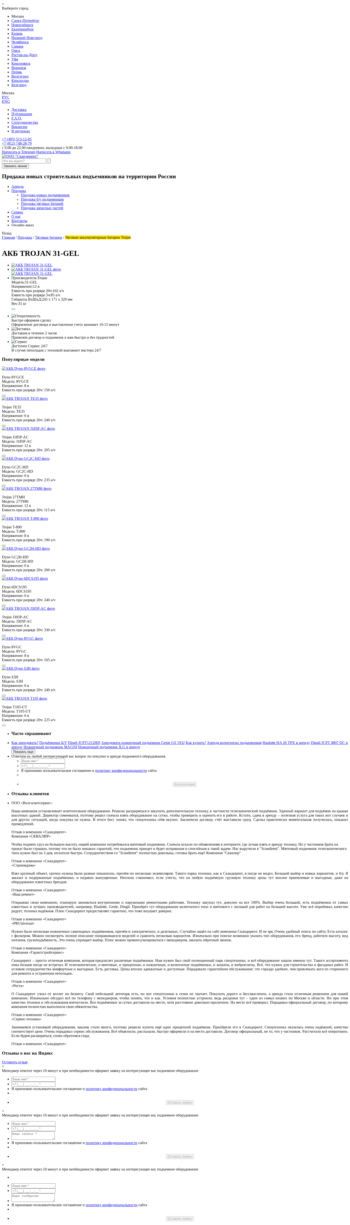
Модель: (18, 282)
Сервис (17, 212)
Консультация (185, 784)
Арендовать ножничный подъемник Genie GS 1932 (143, 743)
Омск (15, 51)
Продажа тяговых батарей (42, 204)
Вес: (14, 304)
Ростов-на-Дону (24, 55)
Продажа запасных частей (42, 208)
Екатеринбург (22, 29)
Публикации (21, 114)
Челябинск (20, 42)
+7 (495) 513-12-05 (17, 139)
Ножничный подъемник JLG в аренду (109, 747)
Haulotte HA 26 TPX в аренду (286, 743)
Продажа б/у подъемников (42, 199)
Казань (17, 33)
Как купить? (196, 743)
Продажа (18, 191)
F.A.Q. (16, 118)
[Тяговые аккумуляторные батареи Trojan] (36, 269)
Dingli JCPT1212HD (84, 743)
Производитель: (24, 278)
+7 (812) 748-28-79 (17, 143)
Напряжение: (22, 286)
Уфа (14, 59)
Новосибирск (22, 25)
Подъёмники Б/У (53, 743)
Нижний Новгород (26, 38)
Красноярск (20, 63)
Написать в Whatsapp (53, 152)
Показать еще (23, 752)
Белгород (18, 85)
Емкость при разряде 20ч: (32, 291)
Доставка (18, 110)
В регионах (20, 131)
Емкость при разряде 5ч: (31, 295)
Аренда (17, 186)
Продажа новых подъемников (45, 195)
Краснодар (20, 81)
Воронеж (18, 68)
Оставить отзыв (15, 1062)
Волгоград (20, 76)
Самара (17, 46)
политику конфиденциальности (121, 771)
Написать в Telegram (18, 152)
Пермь (16, 72)
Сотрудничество (24, 122)
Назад (6, 233)
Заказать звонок (15, 166)
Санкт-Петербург (25, 21)
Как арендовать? (24, 743)
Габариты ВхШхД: (26, 299)
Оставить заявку (180, 1102)
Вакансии (19, 127)
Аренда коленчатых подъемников (234, 743)
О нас (16, 216)
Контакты (19, 221)
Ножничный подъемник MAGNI (50, 747)
